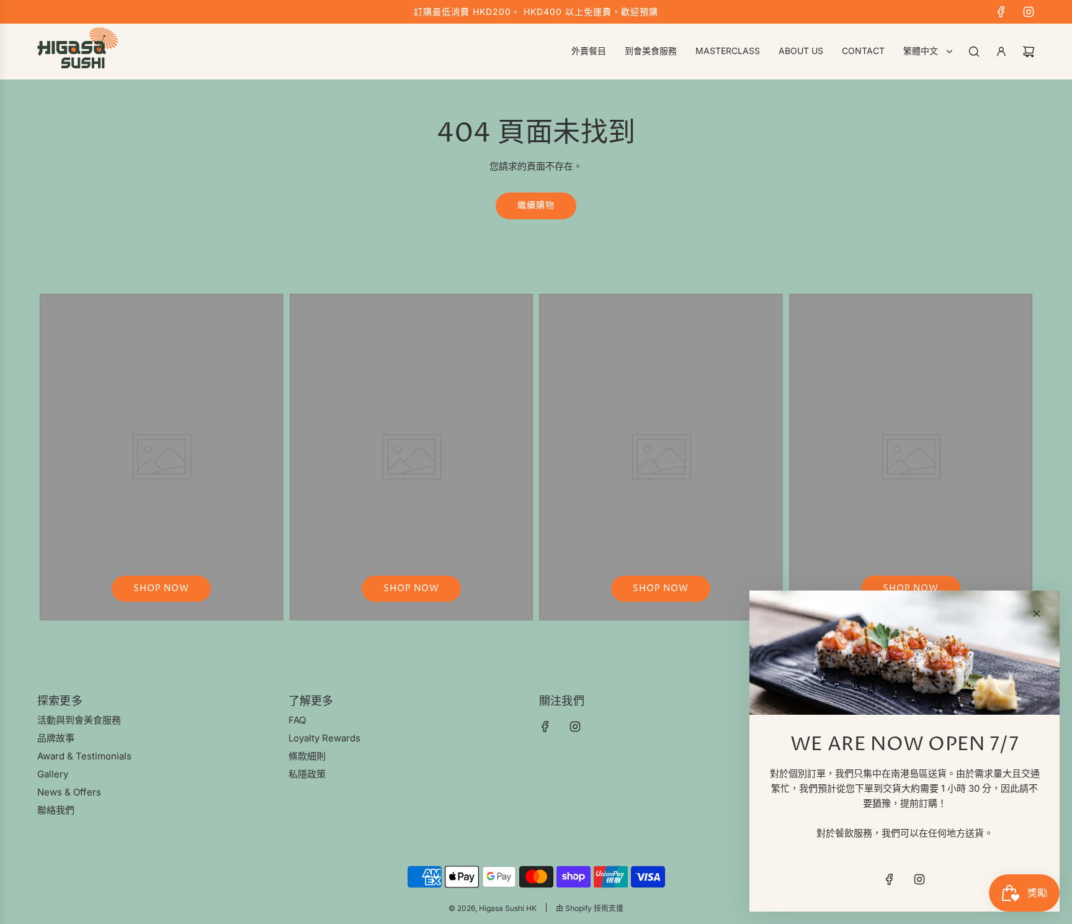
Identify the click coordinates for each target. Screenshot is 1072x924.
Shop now (161, 588)
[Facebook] (1001, 12)
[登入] (1001, 51)
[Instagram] (1028, 12)
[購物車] (1028, 51)
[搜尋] (974, 51)
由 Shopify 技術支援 (589, 908)
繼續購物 (536, 205)
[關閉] (1036, 613)
